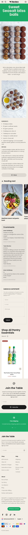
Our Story (4, 482)
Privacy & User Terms (19, 468)
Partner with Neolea (7, 493)
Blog (3, 487)
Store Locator (5, 470)
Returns (18, 462)
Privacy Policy (12, 293)
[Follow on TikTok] (10, 515)
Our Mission (5, 485)
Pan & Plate (5, 479)
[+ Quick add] (20, 368)
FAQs (17, 464)
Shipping (18, 459)
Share (15, 175)
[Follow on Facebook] (3, 515)
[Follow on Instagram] (7, 515)
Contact (18, 472)
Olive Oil (4, 462)
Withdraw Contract (14, 509)
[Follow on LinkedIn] (14, 515)
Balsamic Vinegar (6, 464)
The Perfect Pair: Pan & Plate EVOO (12, 373)
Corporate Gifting (6, 490)
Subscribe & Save (6, 467)
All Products (5, 459)
